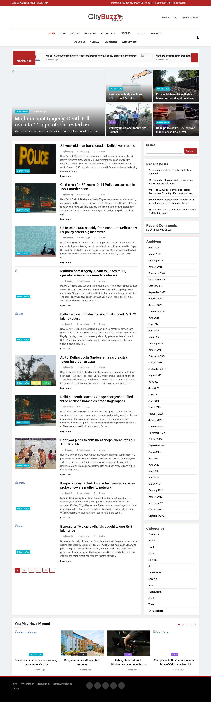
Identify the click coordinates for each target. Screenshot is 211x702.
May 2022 (153, 471)
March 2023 (154, 407)
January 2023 (155, 420)
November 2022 (156, 433)
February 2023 (155, 413)
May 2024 (153, 324)
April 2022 (153, 477)
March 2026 (154, 254)
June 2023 (153, 388)
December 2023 (156, 356)
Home (52, 33)
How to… (153, 559)
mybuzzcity (67, 151)
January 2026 (155, 266)
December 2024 (156, 311)
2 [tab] (183, 624)
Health (142, 33)
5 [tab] (195, 624)
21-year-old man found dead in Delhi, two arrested (97, 146)
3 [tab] (187, 624)
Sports (126, 33)
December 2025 (156, 273)
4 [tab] (191, 624)
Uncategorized (155, 610)
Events (75, 33)
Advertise (111, 41)
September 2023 (156, 369)
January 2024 (155, 349)
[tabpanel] (36, 650)
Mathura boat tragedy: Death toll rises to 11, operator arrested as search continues (148, 3)
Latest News (22, 111)
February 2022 (155, 490)
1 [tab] (179, 624)
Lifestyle (156, 33)
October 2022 (155, 439)
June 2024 (153, 317)
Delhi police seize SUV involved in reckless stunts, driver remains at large (175, 132)
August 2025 (154, 298)
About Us (80, 41)
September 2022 (156, 445)
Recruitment (109, 33)
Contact (95, 41)
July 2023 (153, 381)
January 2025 (155, 305)
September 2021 (156, 515)
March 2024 (154, 337)
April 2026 (153, 247)
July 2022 (153, 458)
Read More (65, 176)
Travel (46, 383)
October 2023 (155, 362)
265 (45, 570)
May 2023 (153, 394)
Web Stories (129, 41)
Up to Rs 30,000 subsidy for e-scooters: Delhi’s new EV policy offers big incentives (69, 55)
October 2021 (155, 509)
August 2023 (154, 375)
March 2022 (154, 484)
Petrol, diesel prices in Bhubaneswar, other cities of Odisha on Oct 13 (128, 664)
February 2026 (155, 260)
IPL (150, 566)
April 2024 (153, 330)
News (63, 33)
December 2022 (156, 426)
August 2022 (154, 452)
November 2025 (156, 279)
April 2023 (153, 401)
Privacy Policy (27, 684)
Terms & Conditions (62, 684)
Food (151, 547)
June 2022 (153, 464)
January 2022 (155, 496)
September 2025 (156, 292)
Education (90, 33)
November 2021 (156, 503)
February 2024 (155, 343)
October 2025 (155, 286)
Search (150, 145)
